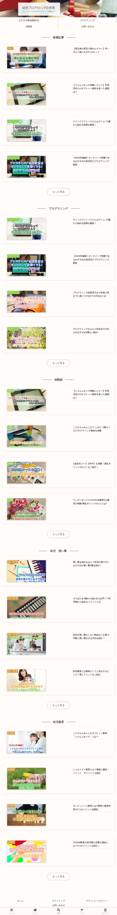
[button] (106, 576)
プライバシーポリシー (96, 901)
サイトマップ (58, 901)
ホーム (20, 901)
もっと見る (58, 191)
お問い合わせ (58, 905)
